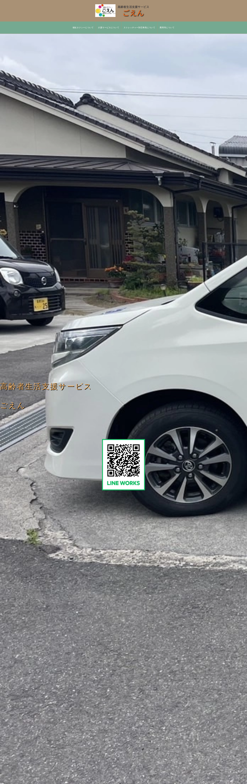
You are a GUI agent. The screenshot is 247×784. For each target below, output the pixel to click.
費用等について (167, 27)
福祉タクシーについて (83, 27)
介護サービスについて (108, 27)
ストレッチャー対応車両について (139, 27)
